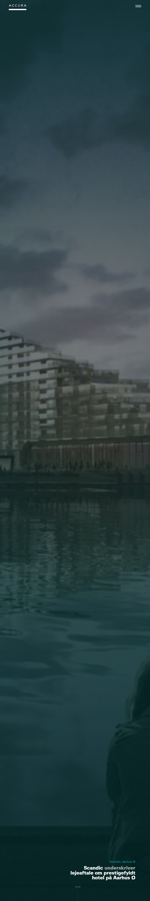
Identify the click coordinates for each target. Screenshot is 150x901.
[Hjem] (17, 8)
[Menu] (138, 6)
